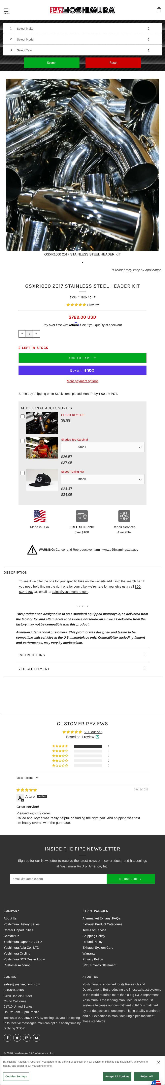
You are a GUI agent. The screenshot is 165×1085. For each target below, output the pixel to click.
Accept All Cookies (117, 1076)
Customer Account (17, 965)
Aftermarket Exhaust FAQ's (101, 918)
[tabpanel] (82, 168)
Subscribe (128, 879)
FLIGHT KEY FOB (72, 415)
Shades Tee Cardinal (74, 439)
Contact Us (11, 936)
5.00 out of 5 (93, 732)
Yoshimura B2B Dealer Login (24, 959)
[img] (26, 790)
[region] (82, 1070)
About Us (10, 918)
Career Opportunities (18, 930)
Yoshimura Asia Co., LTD (21, 947)
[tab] (82, 262)
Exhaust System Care (97, 947)
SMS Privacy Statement (99, 965)
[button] (77, 304)
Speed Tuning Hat (72, 471)
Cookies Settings (16, 1076)
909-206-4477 (28, 1017)
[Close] (158, 1062)
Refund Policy (92, 941)
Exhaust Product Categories (102, 924)
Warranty (88, 953)
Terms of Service (94, 930)
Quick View (42, 433)
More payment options (82, 381)
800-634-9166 (14, 990)
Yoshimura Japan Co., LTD (23, 941)
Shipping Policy (93, 936)
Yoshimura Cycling (17, 953)
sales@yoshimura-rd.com (70, 591)
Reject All (146, 1076)
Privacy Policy (92, 959)
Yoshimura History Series (22, 924)
